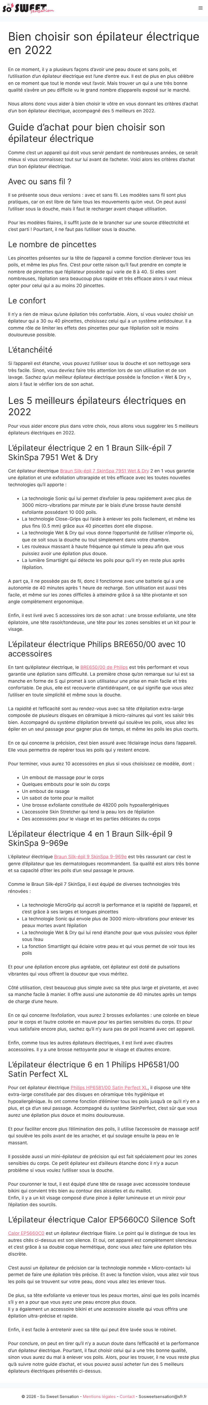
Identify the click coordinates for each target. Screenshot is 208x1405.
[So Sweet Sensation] (29, 8)
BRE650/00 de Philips (104, 667)
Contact (127, 1396)
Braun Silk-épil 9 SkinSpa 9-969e (90, 856)
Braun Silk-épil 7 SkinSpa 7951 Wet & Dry (104, 471)
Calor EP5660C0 (26, 1233)
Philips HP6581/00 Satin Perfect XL (109, 1087)
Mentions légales (99, 1396)
